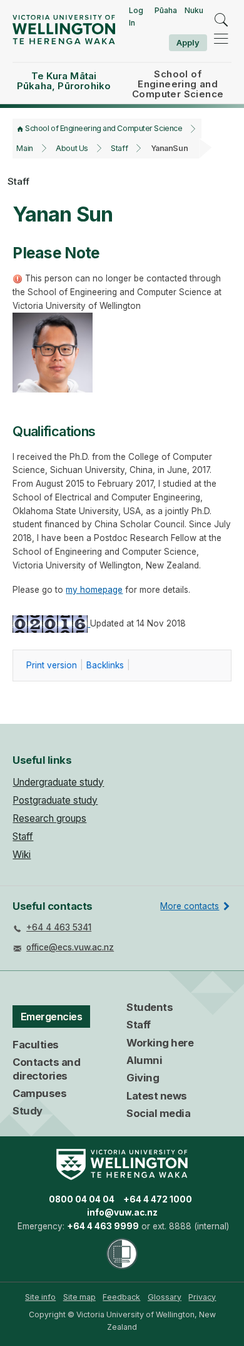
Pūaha (166, 10)
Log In (136, 16)
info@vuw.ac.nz (122, 1212)
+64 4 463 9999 (103, 1226)
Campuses (39, 1093)
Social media (158, 1113)
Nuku (194, 10)
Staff (119, 148)
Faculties (36, 1044)
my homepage (94, 590)
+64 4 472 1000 (157, 1199)
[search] (220, 20)
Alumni (144, 1060)
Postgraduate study (55, 800)
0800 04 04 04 (81, 1199)
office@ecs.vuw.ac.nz (70, 947)
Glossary (164, 1297)
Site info (40, 1297)
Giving (142, 1077)
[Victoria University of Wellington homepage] (63, 29)
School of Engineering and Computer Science (103, 128)
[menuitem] (40, 1297)
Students (149, 1007)
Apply (188, 42)
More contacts (189, 906)
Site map (79, 1297)
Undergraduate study (58, 782)
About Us (72, 148)
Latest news (156, 1096)
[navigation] (220, 38)
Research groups (49, 818)
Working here (159, 1042)
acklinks (105, 665)
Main (24, 148)
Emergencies (52, 1016)
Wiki (22, 855)
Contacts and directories (46, 1069)
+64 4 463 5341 (58, 927)
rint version (51, 665)
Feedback (121, 1297)
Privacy (202, 1297)
